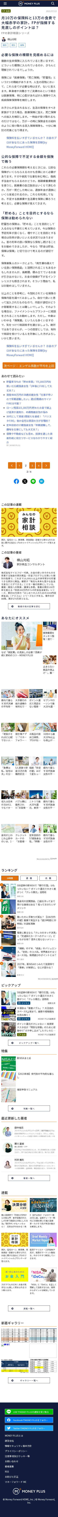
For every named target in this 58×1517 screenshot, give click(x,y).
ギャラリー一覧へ (29, 1380)
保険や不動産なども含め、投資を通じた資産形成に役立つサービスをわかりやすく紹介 (29, 438)
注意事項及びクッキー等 (17, 1456)
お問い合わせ (11, 1461)
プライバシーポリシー (16, 1451)
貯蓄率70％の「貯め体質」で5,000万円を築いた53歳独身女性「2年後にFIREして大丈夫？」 (29, 386)
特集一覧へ (29, 1108)
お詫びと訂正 (11, 1476)
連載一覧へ (29, 1308)
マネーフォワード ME (15, 1481)
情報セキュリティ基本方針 (18, 1445)
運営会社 (9, 1440)
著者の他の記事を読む (29, 606)
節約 (5, 45)
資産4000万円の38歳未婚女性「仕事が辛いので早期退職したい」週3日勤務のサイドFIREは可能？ (29, 399)
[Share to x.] (24, 481)
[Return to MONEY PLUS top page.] (29, 3)
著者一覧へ (29, 1178)
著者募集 (9, 1466)
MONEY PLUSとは (14, 1435)
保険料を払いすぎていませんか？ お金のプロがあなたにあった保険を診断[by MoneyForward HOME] (31, 142)
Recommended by (43, 859)
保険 (22, 45)
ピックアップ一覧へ (29, 1042)
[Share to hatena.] (41, 481)
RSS (7, 1471)
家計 (13, 45)
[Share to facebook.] (16, 481)
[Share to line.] (33, 481)
